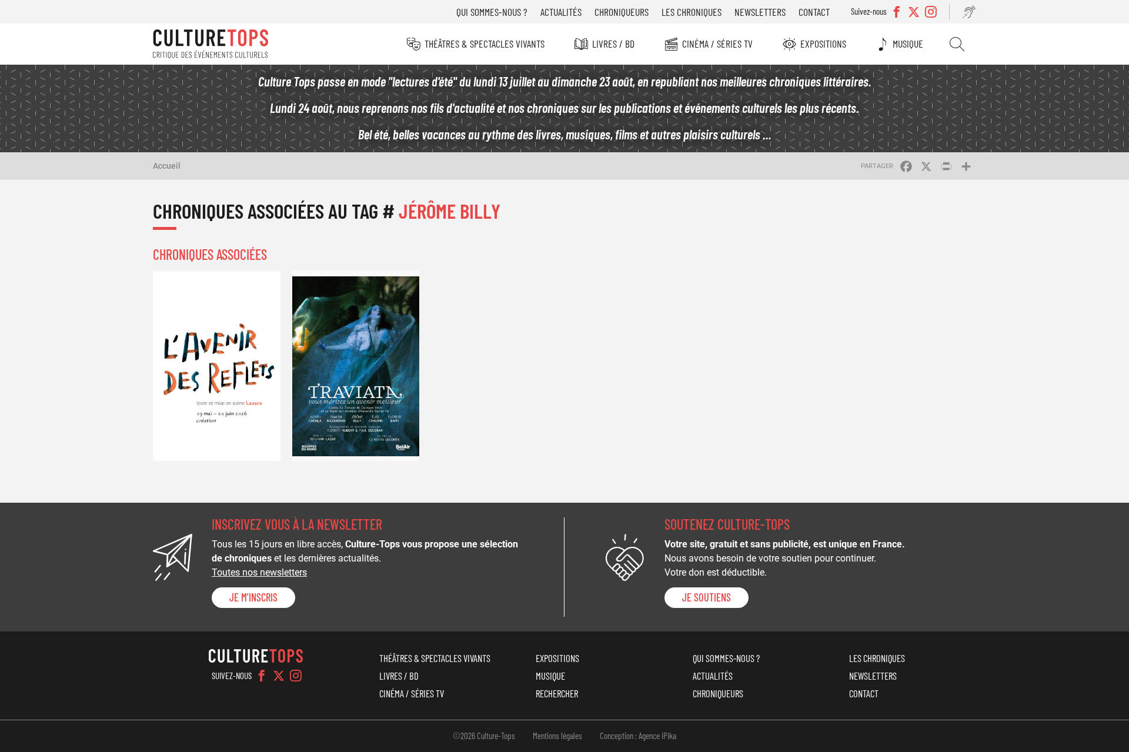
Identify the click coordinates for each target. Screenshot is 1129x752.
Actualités (561, 11)
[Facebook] (262, 676)
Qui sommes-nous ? (491, 11)
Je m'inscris (253, 597)
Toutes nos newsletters (259, 572)
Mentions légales (557, 735)
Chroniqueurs (621, 11)
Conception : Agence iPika (638, 735)
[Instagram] (296, 676)
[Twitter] (279, 676)
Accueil (167, 166)
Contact (814, 11)
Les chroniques (692, 11)
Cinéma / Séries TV (717, 43)
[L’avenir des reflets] (216, 366)
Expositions (823, 43)
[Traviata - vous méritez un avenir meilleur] (356, 366)
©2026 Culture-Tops (484, 735)
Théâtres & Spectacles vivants (485, 43)
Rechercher (957, 44)
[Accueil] (210, 44)
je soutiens (706, 597)
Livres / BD (613, 43)
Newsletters (760, 11)
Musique (908, 43)
